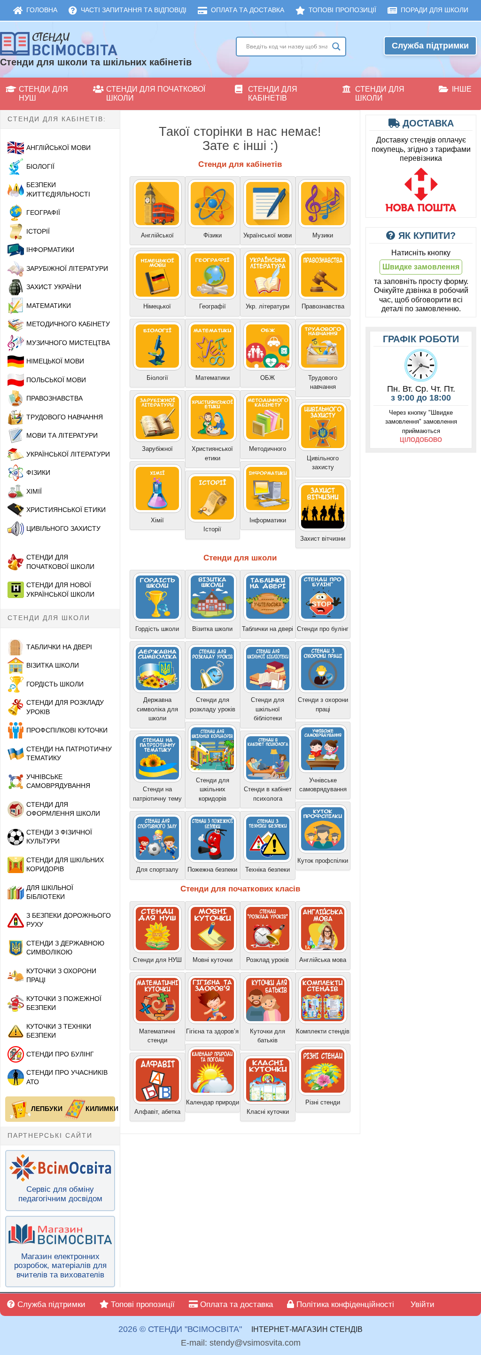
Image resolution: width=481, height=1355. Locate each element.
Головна (41, 10)
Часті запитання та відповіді (133, 10)
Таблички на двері (59, 647)
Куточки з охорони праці (61, 975)
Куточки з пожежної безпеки (63, 1003)
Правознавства (54, 398)
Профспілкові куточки (67, 730)
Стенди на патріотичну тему (157, 794)
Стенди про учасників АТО (67, 1077)
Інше (462, 89)
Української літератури (68, 454)
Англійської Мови (58, 147)
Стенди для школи (379, 93)
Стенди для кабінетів (272, 93)
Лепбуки (44, 1108)
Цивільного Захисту (63, 528)
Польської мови (56, 380)
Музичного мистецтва (68, 343)
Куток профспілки (322, 860)
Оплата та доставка (247, 10)
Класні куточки (268, 1111)
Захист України (53, 287)
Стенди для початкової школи (155, 93)
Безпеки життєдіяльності (58, 189)
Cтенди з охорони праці (323, 704)
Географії (43, 212)
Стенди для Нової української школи (60, 589)
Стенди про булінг (60, 1054)
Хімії (34, 491)
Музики (322, 235)
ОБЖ (267, 377)
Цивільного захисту (323, 463)
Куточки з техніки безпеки (58, 1031)
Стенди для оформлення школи (63, 809)
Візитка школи (52, 665)
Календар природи (212, 1102)
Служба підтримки (430, 45)
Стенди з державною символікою (65, 947)
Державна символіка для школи (157, 709)
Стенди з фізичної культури (59, 836)
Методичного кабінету (68, 324)
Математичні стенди (157, 1036)
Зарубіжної (157, 448)
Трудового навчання (64, 417)
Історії (38, 231)
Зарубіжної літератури (67, 268)
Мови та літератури (62, 435)
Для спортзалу (157, 869)
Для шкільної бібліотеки (49, 892)
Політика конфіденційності (344, 1304)
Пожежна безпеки (212, 869)
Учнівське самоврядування (58, 781)
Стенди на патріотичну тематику (69, 753)
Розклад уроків (267, 959)
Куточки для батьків (267, 1036)
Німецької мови (55, 361)
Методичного (267, 448)
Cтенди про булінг (323, 628)
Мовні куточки (213, 959)
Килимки (99, 1108)
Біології (40, 166)
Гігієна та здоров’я (212, 1031)
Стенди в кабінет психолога (268, 794)
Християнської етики (66, 509)
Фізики (38, 472)
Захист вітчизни (322, 538)
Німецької (157, 306)
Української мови (267, 235)
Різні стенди (322, 1102)
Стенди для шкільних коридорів (65, 864)
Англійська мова (322, 959)
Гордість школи (55, 684)
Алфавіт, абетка (157, 1111)
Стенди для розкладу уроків (65, 707)
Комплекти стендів (322, 1031)
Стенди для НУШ (43, 93)
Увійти (421, 1304)
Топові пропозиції (342, 10)
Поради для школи (434, 10)
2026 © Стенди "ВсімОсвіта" (180, 1329)
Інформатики (50, 249)
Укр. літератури (267, 306)
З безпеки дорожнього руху (68, 920)
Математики (48, 305)
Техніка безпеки (267, 869)
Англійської (157, 235)
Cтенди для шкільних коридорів (212, 789)
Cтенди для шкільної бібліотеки (267, 709)
